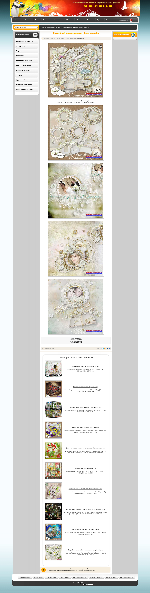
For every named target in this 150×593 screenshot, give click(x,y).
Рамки (37, 20)
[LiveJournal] (110, 348)
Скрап (108, 20)
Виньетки (28, 20)
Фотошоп (90, 20)
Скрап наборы (55, 27)
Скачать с (76, 338)
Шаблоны (80, 20)
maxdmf (67, 38)
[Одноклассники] (105, 348)
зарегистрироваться (65, 570)
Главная (18, 20)
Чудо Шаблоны (45, 27)
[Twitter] (103, 348)
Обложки (69, 20)
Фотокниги (47, 20)
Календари (58, 20)
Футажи (100, 20)
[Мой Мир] (107, 348)
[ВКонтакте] (100, 348)
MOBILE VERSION (124, 20)
